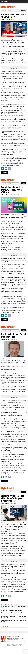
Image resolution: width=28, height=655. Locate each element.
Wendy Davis (5, 19)
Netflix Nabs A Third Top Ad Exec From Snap (11, 610)
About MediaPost (10, 636)
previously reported (8, 412)
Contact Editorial (10, 638)
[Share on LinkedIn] (6, 168)
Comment (4, 172)
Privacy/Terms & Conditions (12, 639)
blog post (21, 119)
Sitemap (21, 638)
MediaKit (17, 636)
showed (11, 438)
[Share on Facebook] (2, 168)
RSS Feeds (17, 638)
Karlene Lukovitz (6, 194)
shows (24, 94)
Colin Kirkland (5, 503)
